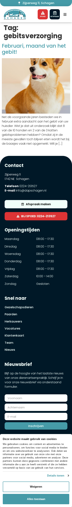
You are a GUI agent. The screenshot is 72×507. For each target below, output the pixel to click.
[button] (65, 14)
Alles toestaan (36, 499)
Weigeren (36, 486)
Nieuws (10, 350)
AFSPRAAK (54, 17)
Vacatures (12, 328)
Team (9, 343)
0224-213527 (28, 186)
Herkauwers (13, 321)
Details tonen (55, 475)
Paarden (11, 314)
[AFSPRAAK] (55, 13)
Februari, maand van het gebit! (34, 49)
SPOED (43, 17)
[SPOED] (43, 13)
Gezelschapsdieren (19, 307)
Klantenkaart (14, 335)
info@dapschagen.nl (31, 190)
